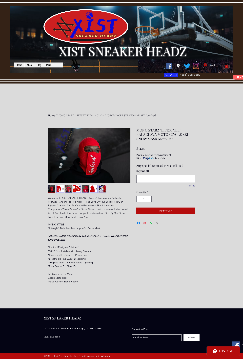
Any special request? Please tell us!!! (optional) (159, 168)
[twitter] (187, 66)
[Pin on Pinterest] (145, 223)
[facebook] (169, 66)
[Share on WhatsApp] (151, 223)
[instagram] (196, 66)
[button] (226, 66)
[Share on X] (157, 223)
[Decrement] (139, 199)
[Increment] (149, 199)
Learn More (161, 158)
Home (51, 115)
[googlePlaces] (178, 66)
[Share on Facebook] (139, 223)
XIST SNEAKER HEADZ (123, 51)
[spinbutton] (144, 199)
